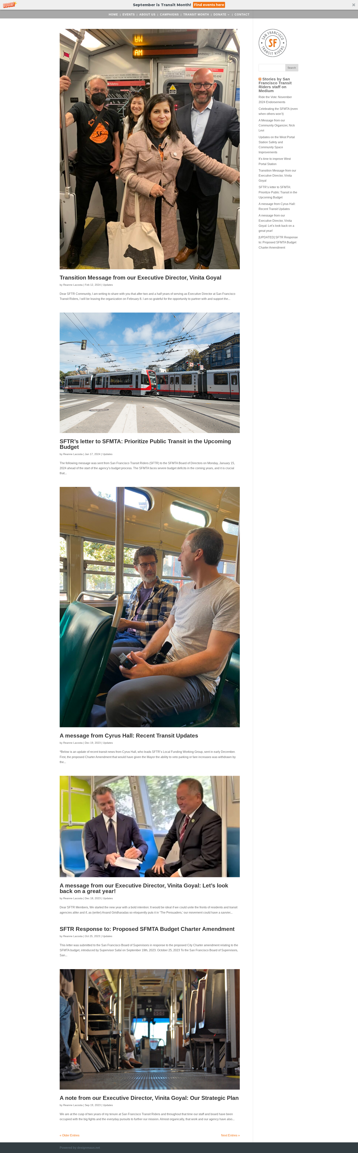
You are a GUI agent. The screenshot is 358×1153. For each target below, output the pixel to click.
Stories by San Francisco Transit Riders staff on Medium (275, 85)
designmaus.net (88, 1147)
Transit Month (196, 14)
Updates (108, 284)
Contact (242, 14)
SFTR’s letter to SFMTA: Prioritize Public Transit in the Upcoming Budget (145, 444)
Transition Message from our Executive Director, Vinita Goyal (140, 277)
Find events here (209, 5)
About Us (147, 14)
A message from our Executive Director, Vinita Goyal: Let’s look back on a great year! (144, 888)
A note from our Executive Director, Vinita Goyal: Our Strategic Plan (149, 1098)
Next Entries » (230, 1135)
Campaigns (169, 14)
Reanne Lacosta (73, 284)
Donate (219, 14)
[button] (179, 5)
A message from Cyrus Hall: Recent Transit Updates (129, 735)
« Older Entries (69, 1135)
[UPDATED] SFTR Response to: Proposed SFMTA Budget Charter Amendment (278, 242)
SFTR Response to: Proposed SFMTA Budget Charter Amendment (147, 929)
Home (113, 14)
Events (129, 14)
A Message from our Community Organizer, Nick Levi (277, 125)
